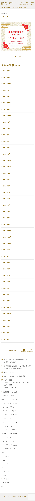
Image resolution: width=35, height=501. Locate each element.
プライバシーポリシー (13, 414)
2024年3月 (6, 147)
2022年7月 (6, 262)
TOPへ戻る (17, 56)
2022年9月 (6, 250)
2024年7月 (6, 128)
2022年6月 (6, 269)
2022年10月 (7, 243)
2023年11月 (7, 167)
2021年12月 (7, 307)
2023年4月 (6, 205)
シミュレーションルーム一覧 (5, 407)
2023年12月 (7, 160)
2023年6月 (6, 192)
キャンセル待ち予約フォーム (13, 444)
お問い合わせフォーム (13, 433)
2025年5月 (6, 90)
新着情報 (6, 392)
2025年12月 (7, 84)
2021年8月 (6, 333)
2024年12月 (7, 103)
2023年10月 (7, 173)
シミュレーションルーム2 (5, 429)
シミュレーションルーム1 (5, 418)
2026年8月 (6, 71)
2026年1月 (6, 77)
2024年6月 (6, 135)
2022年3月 (6, 288)
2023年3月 (6, 211)
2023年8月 (6, 186)
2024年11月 (7, 109)
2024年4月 (6, 141)
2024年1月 (6, 154)
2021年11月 (7, 313)
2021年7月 (6, 339)
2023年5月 (6, 198)
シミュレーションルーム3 (5, 441)
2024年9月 (6, 122)
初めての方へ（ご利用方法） (13, 403)
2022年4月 (6, 281)
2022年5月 (6, 275)
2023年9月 (6, 179)
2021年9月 (6, 326)
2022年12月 (7, 230)
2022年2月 (6, 294)
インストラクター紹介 (5, 482)
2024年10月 (7, 115)
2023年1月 (6, 224)
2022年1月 (6, 301)
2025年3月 (6, 96)
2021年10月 (7, 320)
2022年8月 (6, 256)
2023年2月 (6, 218)
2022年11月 (7, 237)
